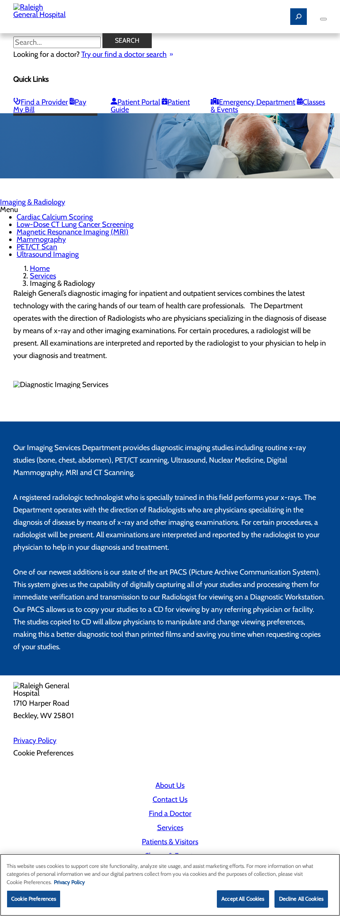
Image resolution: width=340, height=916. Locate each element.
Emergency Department (257, 102)
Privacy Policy (34, 740)
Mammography (41, 239)
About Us (170, 785)
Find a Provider (44, 102)
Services (43, 275)
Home (40, 268)
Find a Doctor (170, 813)
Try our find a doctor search (124, 54)
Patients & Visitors (170, 841)
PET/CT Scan (37, 246)
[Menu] (323, 19)
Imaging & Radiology (32, 202)
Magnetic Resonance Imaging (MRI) (73, 231)
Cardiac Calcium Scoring (55, 217)
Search (127, 40)
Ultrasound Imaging (48, 254)
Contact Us (170, 799)
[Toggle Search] (298, 16)
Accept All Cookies (242, 898)
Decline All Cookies (301, 898)
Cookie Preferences (33, 898)
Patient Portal (138, 102)
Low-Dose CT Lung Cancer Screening (75, 224)
